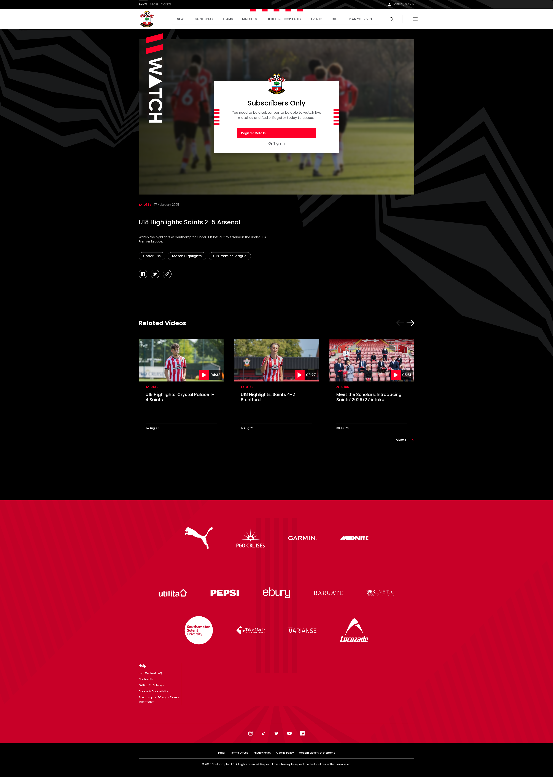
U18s (148, 205)
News (181, 19)
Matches (249, 19)
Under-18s (152, 256)
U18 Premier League (229, 256)
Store (154, 4)
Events (316, 19)
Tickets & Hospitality (284, 19)
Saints (143, 4)
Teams (228, 19)
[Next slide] (410, 323)
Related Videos (162, 323)
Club (335, 19)
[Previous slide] (400, 323)
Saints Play (204, 19)
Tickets (166, 4)
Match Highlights (187, 256)
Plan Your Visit (361, 19)
